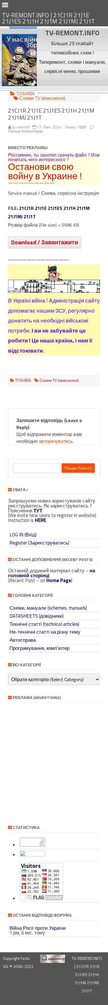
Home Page (58, 580)
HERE (40, 520)
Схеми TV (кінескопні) (42, 98)
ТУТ (37, 510)
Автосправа (23, 640)
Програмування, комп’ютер (39, 648)
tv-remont (21, 127)
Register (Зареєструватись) (39, 542)
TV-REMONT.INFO (72, 32)
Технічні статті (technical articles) (44, 624)
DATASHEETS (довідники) (37, 616)
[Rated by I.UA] (32, 855)
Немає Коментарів (25, 131)
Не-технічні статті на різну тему (45, 632)
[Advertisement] (72, 84)
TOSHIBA (25, 93)
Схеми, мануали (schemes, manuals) (48, 608)
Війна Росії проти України (38, 928)
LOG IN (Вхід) (23, 534)
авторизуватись (56, 441)
